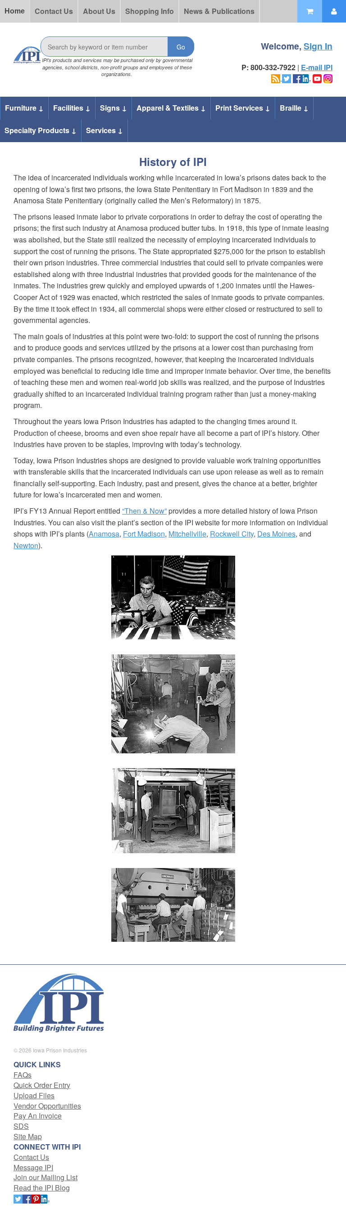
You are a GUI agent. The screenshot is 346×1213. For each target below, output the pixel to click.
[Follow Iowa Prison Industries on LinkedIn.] (306, 77)
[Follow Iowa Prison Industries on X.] (286, 77)
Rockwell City (232, 533)
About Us (99, 11)
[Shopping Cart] (309, 11)
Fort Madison (144, 533)
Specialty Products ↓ (41, 130)
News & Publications (219, 11)
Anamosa (104, 533)
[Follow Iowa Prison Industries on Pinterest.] (36, 1198)
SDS (21, 1126)
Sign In (318, 46)
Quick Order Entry (42, 1085)
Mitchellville (187, 533)
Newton (26, 545)
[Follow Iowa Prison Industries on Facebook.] (297, 77)
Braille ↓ (294, 108)
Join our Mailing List (45, 1177)
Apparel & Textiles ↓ (171, 108)
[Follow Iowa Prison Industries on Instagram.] (327, 77)
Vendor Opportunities (47, 1106)
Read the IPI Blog (42, 1187)
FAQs (23, 1075)
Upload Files (34, 1095)
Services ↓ (104, 130)
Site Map (28, 1136)
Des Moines (276, 533)
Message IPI (33, 1167)
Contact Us (54, 11)
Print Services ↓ (242, 108)
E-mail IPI (316, 67)
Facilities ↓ (72, 108)
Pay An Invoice (38, 1115)
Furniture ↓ (24, 108)
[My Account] (334, 11)
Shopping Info (149, 11)
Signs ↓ (113, 108)
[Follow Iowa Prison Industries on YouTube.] (317, 77)
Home (15, 11)
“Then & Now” (144, 511)
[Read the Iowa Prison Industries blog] (276, 77)
